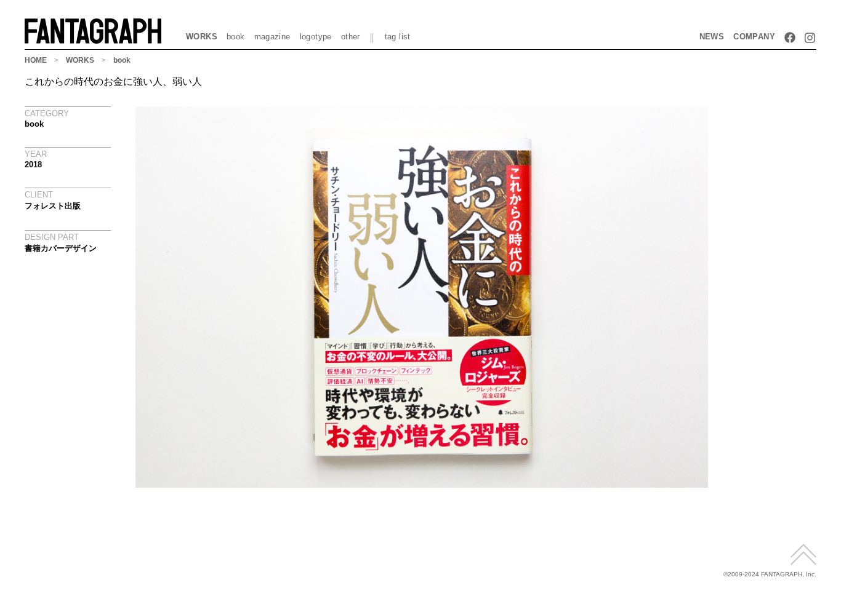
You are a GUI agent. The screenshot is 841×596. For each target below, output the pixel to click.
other (350, 36)
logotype (316, 36)
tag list (398, 36)
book (236, 36)
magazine (272, 36)
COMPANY (754, 36)
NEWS (712, 36)
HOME (36, 60)
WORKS (201, 36)
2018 (33, 164)
